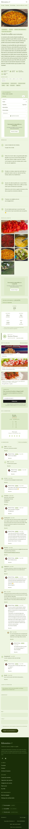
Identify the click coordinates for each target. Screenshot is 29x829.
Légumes (11, 29)
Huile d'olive (5, 107)
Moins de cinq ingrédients (20, 29)
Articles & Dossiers (5, 771)
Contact (3, 768)
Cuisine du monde (21, 83)
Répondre (6, 450)
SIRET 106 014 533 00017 (15, 824)
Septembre (4, 80)
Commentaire (4, 694)
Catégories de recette (6, 783)
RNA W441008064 (21, 821)
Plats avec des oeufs (6, 31)
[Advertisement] (14, 128)
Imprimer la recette (15, 115)
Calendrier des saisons (6, 780)
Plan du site (4, 786)
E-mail (3, 718)
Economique (12, 5)
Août (10, 78)
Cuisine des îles (14, 83)
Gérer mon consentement (15, 827)
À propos (3, 765)
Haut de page (22, 817)
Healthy (3, 85)
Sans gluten (12, 85)
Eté (7, 78)
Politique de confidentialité (7, 798)
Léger (8, 85)
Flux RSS (3, 788)
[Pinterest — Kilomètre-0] (2, 758)
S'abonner (14, 401)
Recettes (7, 5)
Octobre (20, 78)
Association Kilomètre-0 (9, 821)
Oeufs (3, 101)
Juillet (14, 78)
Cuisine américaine (5, 83)
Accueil (2, 5)
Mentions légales (5, 795)
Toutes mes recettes (19, 338)
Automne (3, 78)
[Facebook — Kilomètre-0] (5, 758)
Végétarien (18, 85)
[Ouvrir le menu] (26, 2)
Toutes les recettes (6, 777)
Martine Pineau (13, 336)
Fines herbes (5, 110)
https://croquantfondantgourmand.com (12, 552)
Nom (2, 711)
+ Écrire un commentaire (22, 442)
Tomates (4, 104)
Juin (17, 78)
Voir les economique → (24, 342)
